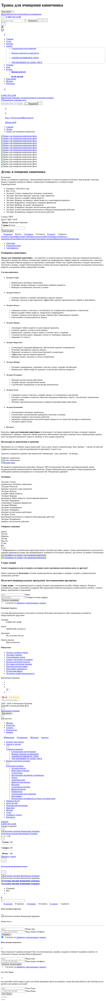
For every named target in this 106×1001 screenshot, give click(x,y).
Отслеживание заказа (15, 657)
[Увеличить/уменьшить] (6, 997)
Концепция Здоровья (10, 711)
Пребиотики (73, 239)
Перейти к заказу (8, 856)
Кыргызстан (11, 730)
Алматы (9, 728)
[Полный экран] (4, 997)
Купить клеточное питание (18, 662)
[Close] (2, 914)
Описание (10, 243)
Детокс (13, 239)
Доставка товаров (14, 655)
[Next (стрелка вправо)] (4, 999)
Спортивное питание (44, 239)
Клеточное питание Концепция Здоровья (19, 833)
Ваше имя (30, 929)
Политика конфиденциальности (20, 673)
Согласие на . (25, 603)
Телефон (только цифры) (36, 597)
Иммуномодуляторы (24, 236)
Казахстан (10, 725)
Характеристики (13, 245)
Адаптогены (38, 236)
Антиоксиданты (8, 236)
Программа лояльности (16, 669)
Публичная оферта (14, 671)
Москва (9, 723)
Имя (27, 595)
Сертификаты (12, 248)
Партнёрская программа (17, 666)
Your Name (30, 988)
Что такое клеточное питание (19, 664)
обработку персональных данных (31, 603)
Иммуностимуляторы (25, 239)
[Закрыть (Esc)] (2, 997)
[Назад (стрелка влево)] (2, 999)
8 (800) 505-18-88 (13, 17)
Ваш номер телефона (34, 932)
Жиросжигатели (61, 239)
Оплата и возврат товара (17, 652)
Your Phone (30, 991)
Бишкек (9, 732)
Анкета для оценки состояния (19, 659)
